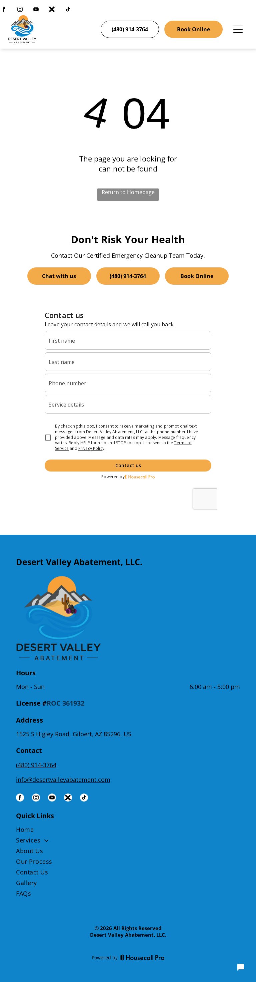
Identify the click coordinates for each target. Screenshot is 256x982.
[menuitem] (128, 830)
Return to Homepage (128, 192)
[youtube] (36, 10)
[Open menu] (238, 29)
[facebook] (4, 10)
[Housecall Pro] (142, 957)
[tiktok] (68, 10)
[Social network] (52, 10)
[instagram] (20, 10)
